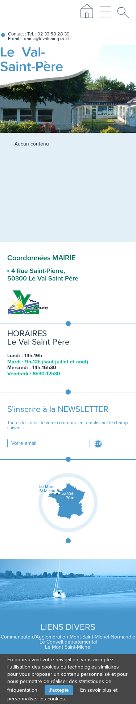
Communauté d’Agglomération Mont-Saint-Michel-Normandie (68, 637)
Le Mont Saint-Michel (68, 647)
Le (31, 59)
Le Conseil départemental (68, 642)
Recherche (124, 13)
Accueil (86, 13)
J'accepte (59, 690)
